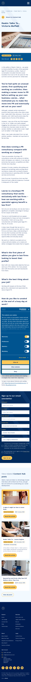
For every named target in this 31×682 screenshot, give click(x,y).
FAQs (3, 624)
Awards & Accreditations (7, 640)
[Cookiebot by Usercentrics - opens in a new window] (19, 309)
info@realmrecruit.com (9, 654)
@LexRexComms (11, 385)
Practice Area (5, 422)
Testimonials (5, 626)
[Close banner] (28, 309)
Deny (15, 371)
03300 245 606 (7, 652)
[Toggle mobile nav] (28, 3)
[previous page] (3, 17)
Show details (22, 357)
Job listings (4, 619)
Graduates (18, 624)
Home (3, 11)
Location (4, 429)
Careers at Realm (6, 645)
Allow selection (15, 367)
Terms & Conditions (20, 638)
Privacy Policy (26, 451)
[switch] (27, 341)
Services (17, 628)
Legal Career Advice (20, 619)
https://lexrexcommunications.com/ (15, 383)
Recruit (17, 621)
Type (3, 436)
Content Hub (9, 11)
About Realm (5, 636)
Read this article (10, 516)
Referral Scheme (19, 626)
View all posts (7, 594)
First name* (4, 402)
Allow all (15, 362)
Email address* (5, 415)
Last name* (4, 409)
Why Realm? (4, 642)
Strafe (6, 678)
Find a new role (19, 617)
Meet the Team (5, 638)
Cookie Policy (18, 636)
